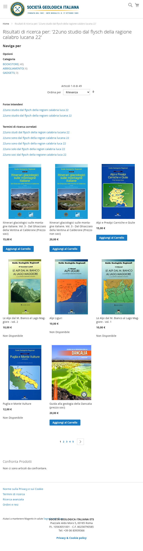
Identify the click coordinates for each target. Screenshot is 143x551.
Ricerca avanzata (13, 499)
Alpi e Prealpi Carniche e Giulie (115, 222)
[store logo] (44, 9)
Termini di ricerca (14, 494)
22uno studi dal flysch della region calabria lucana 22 (36, 132)
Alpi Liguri (56, 318)
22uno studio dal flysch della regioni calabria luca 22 (36, 110)
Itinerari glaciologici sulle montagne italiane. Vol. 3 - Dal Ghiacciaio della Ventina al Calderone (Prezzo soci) (24, 228)
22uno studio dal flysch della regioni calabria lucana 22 (37, 115)
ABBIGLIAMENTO (15, 68)
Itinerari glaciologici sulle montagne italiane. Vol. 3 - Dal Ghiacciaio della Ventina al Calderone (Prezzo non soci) (71, 228)
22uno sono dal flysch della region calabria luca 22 (34, 143)
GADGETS (10, 72)
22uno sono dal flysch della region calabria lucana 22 (36, 138)
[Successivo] (80, 442)
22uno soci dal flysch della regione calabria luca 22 (34, 154)
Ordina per (54, 92)
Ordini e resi (10, 504)
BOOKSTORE (13, 64)
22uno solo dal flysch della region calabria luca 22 (34, 149)
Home (6, 23)
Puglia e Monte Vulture (17, 403)
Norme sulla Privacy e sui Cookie (23, 489)
